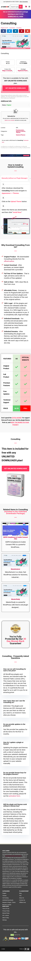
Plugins (4, 893)
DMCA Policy (5, 917)
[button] (3, 31)
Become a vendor (6, 904)
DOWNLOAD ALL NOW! (15, 16)
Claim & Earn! (20, 116)
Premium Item (20, 130)
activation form (14, 796)
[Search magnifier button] (20, 6)
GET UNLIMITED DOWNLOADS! (15, 468)
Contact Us (22, 900)
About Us (21, 898)
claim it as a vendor (9, 120)
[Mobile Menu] (29, 7)
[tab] (14, 178)
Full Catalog (5, 898)
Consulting (18, 27)
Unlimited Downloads (7, 900)
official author (9, 261)
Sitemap (4, 920)
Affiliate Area (22, 902)
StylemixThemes (23, 70)
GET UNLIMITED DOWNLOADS (15, 88)
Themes (18, 132)
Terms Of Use (5, 908)
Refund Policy (5, 913)
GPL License (5, 915)
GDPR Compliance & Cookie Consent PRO (15, 538)
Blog (20, 893)
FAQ (20, 895)
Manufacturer (15, 569)
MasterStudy (15, 599)
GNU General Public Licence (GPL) (13, 856)
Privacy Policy (6, 911)
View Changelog (24, 1)
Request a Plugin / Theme (8, 902)
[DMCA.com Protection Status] (15, 935)
